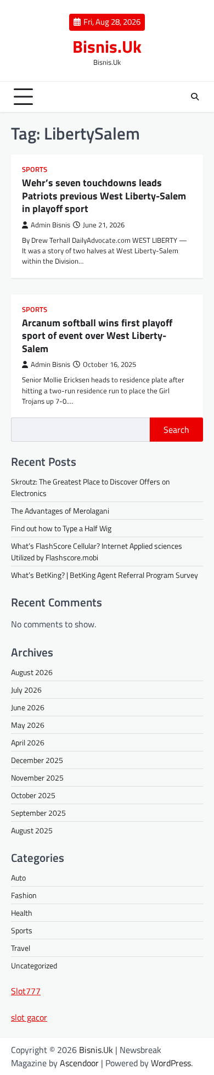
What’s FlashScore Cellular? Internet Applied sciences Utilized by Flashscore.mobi (96, 551)
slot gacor (29, 1017)
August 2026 (32, 672)
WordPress (171, 1063)
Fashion (24, 895)
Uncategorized (34, 965)
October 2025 (33, 795)
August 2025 (32, 830)
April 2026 (27, 742)
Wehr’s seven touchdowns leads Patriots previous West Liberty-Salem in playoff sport (104, 195)
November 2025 (37, 777)
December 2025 (37, 760)
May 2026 (27, 725)
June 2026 (27, 707)
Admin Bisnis (50, 225)
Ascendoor (79, 1063)
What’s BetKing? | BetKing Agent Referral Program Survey (104, 575)
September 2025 (38, 812)
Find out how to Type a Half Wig (61, 528)
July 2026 (26, 689)
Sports (34, 169)
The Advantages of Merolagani (60, 510)
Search (176, 429)
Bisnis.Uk (107, 46)
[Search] (195, 96)
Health (21, 912)
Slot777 (26, 991)
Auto (18, 877)
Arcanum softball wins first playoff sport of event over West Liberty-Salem (97, 335)
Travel (20, 948)
